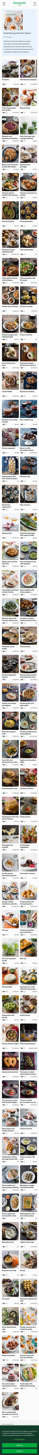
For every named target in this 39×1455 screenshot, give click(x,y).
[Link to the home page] (19, 4)
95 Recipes (8, 37)
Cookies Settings (19, 1439)
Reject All (19, 1445)
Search (35, 5)
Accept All (19, 1451)
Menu (4, 5)
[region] (19, 1440)
